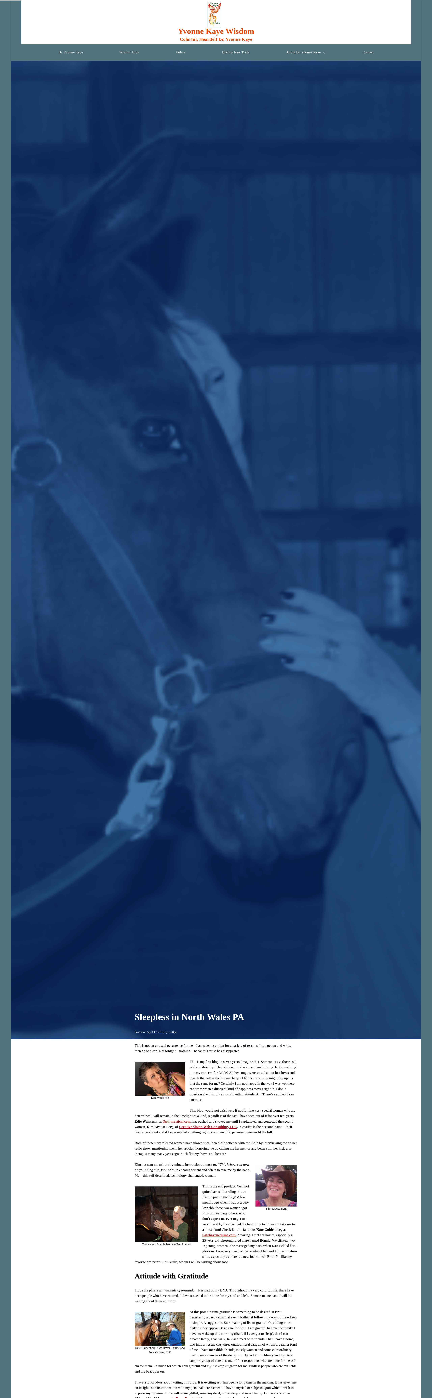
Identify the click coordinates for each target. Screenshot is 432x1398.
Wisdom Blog (129, 52)
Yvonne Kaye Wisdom (216, 31)
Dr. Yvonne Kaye (70, 52)
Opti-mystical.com (177, 1121)
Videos (181, 52)
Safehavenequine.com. (219, 1235)
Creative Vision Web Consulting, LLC (208, 1127)
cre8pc (173, 1032)
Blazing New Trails (236, 52)
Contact (368, 52)
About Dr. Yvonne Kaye (303, 52)
